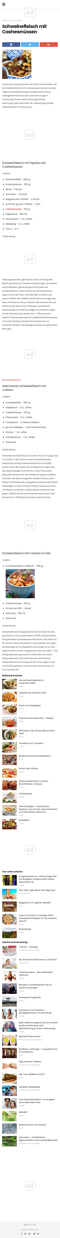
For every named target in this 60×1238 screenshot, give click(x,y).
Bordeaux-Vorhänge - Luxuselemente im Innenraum (38, 1050)
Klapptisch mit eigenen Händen (35, 902)
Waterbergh (25, 929)
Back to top (30, 1225)
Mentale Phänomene (29, 1036)
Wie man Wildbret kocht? (32, 1074)
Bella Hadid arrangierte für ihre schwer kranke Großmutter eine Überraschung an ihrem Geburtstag (38, 1025)
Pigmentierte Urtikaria (30, 1061)
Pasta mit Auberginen (30, 705)
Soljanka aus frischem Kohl (32, 692)
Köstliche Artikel (15, 20)
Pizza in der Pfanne (28, 768)
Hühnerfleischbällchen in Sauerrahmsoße (31, 682)
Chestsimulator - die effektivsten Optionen (36, 974)
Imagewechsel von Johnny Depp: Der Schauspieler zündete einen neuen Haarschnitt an (38, 879)
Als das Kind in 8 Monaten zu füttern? (38, 959)
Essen (4, 20)
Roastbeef (24, 820)
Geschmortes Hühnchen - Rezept (36, 718)
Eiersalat (23, 1112)
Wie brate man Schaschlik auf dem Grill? (37, 732)
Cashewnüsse (13, 209)
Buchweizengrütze (11, 379)
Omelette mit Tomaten (31, 743)
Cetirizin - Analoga (28, 946)
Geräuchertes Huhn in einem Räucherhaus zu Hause (33, 783)
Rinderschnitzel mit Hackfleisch (35, 756)
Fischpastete (25, 793)
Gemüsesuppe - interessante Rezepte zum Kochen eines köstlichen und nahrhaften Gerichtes (38, 809)
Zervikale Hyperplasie (29, 1086)
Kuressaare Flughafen (30, 997)
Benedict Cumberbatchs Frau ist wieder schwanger (35, 986)
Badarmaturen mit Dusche (32, 1124)
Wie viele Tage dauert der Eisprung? (37, 890)
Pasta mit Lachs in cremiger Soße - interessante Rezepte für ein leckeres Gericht (38, 918)
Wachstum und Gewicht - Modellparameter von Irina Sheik (35, 1011)
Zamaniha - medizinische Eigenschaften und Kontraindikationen (38, 1139)
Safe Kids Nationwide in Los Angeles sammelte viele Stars (37, 1101)
